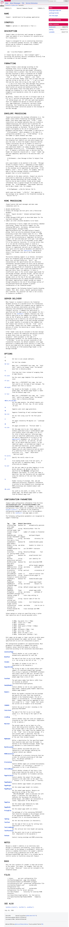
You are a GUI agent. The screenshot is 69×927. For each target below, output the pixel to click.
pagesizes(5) (16, 439)
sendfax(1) (20, 313)
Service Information (32, 3)
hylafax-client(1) (12, 509)
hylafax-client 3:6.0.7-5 (31, 915)
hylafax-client (15, 5)
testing (51, 29)
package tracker (54, 13)
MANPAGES (7, 0)
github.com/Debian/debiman (21, 924)
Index (6, 3)
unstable (51, 32)
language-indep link (55, 10)
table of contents (55, 20)
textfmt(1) (22, 907)
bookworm (8, 5)
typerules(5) (28, 250)
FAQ (23, 3)
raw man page (53, 15)
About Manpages (15, 3)
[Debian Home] (2, 3)
